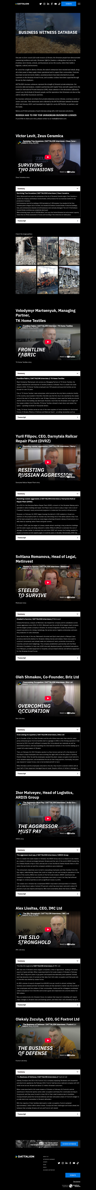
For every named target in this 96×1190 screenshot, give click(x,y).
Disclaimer (76, 1181)
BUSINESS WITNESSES (49, 1170)
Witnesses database (49, 1159)
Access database (69, 1144)
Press (44, 1167)
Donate (69, 4)
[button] (48, 188)
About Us (45, 1156)
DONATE (73, 1175)
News (44, 1164)
